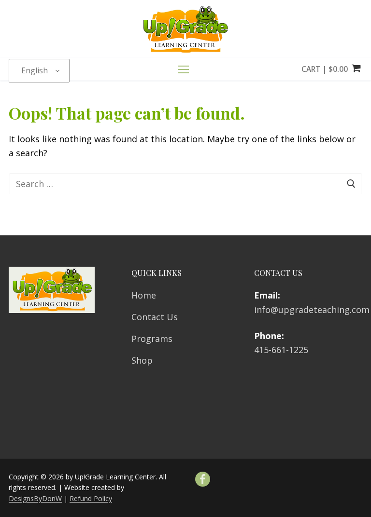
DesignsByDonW (35, 498)
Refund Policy (91, 498)
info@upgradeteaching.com (312, 309)
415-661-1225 (281, 349)
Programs (151, 338)
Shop (142, 360)
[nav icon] (185, 69)
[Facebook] (202, 479)
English (34, 70)
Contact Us (154, 317)
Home (143, 295)
